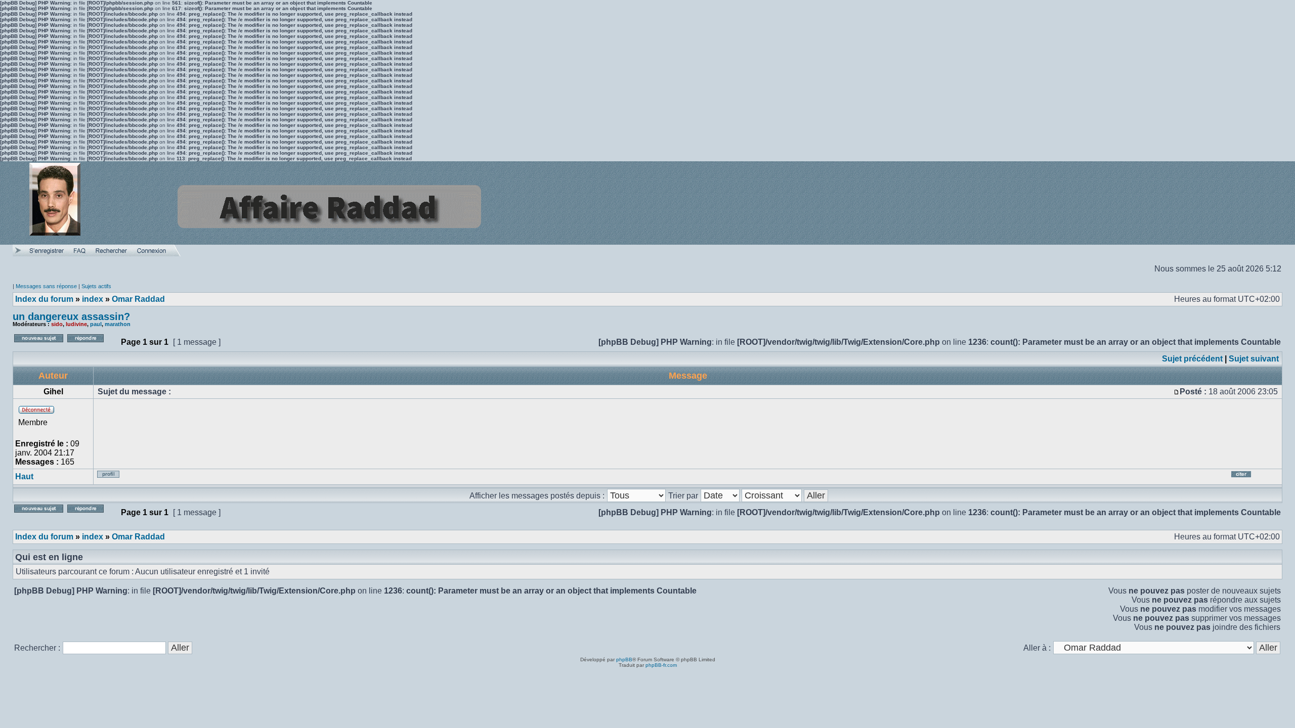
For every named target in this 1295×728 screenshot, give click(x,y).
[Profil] (115, 478)
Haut (24, 476)
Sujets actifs (96, 286)
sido (57, 324)
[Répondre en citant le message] (1253, 478)
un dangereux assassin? (71, 316)
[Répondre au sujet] (91, 345)
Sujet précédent (1192, 358)
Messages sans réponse (46, 286)
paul (96, 324)
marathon (118, 324)
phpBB (624, 659)
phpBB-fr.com (661, 665)
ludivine (76, 324)
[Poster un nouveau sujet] (38, 345)
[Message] (1177, 391)
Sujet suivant (1254, 358)
